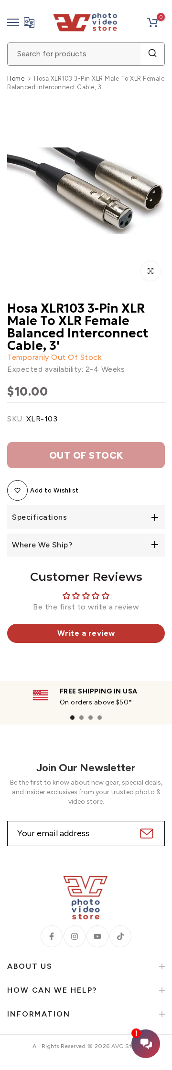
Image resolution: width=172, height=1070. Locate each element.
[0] (152, 22)
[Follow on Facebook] (52, 936)
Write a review (86, 633)
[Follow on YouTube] (97, 936)
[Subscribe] (145, 833)
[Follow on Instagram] (75, 936)
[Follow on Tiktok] (120, 936)
